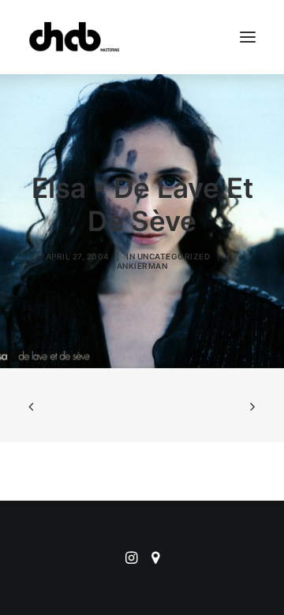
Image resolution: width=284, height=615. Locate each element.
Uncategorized (174, 256)
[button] (247, 37)
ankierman (142, 265)
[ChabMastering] (74, 37)
